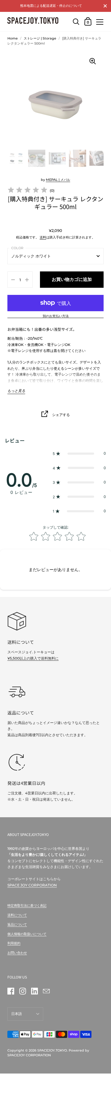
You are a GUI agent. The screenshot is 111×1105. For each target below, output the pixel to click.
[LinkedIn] (34, 991)
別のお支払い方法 (56, 316)
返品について (17, 924)
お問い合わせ (17, 953)
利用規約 (13, 943)
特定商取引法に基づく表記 (26, 905)
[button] (79, 454)
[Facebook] (11, 991)
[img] (27, 190)
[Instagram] (22, 991)
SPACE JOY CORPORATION (32, 885)
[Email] (46, 991)
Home (12, 38)
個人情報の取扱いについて (26, 934)
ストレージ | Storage (40, 38)
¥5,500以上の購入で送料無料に (33, 658)
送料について (17, 915)
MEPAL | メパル (58, 180)
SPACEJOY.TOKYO (52, 1050)
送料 (43, 237)
